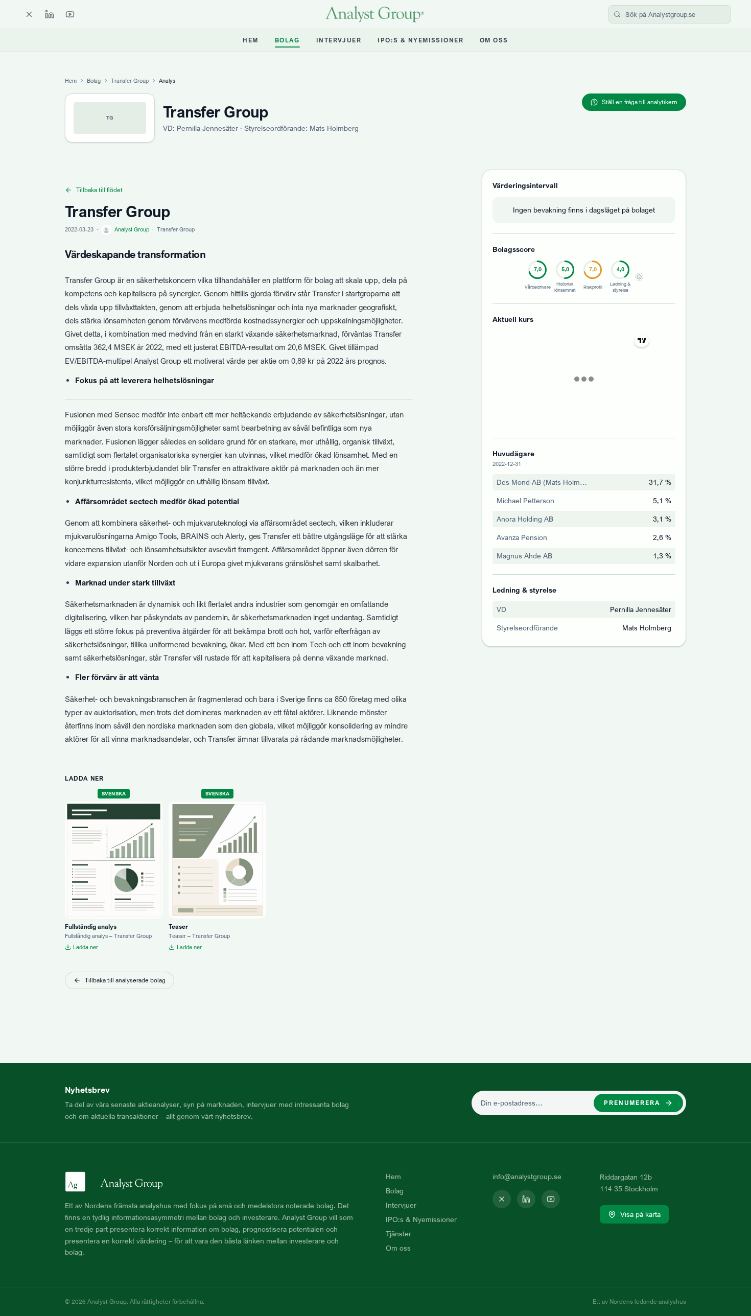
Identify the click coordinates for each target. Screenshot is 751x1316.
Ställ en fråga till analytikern (639, 102)
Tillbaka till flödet (99, 190)
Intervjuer (338, 40)
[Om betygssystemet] (639, 277)
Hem (250, 40)
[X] (29, 14)
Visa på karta (640, 1214)
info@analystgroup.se (526, 1176)
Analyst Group (131, 229)
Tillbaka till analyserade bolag (125, 980)
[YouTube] (70, 14)
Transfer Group (130, 80)
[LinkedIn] (49, 14)
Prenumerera (632, 1103)
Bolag (287, 40)
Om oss (494, 40)
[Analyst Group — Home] (375, 14)
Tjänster (398, 1233)
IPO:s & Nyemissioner (420, 40)
